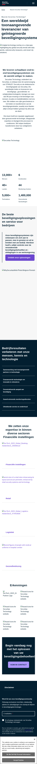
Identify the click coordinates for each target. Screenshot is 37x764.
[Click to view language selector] (25, 3)
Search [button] (29, 3)
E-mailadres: (8, 713)
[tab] (18, 371)
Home (3, 9)
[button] (20, 244)
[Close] (34, 739)
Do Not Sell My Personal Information (18, 754)
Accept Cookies (18, 760)
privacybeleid (28, 730)
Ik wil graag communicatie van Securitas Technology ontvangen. (18, 721)
